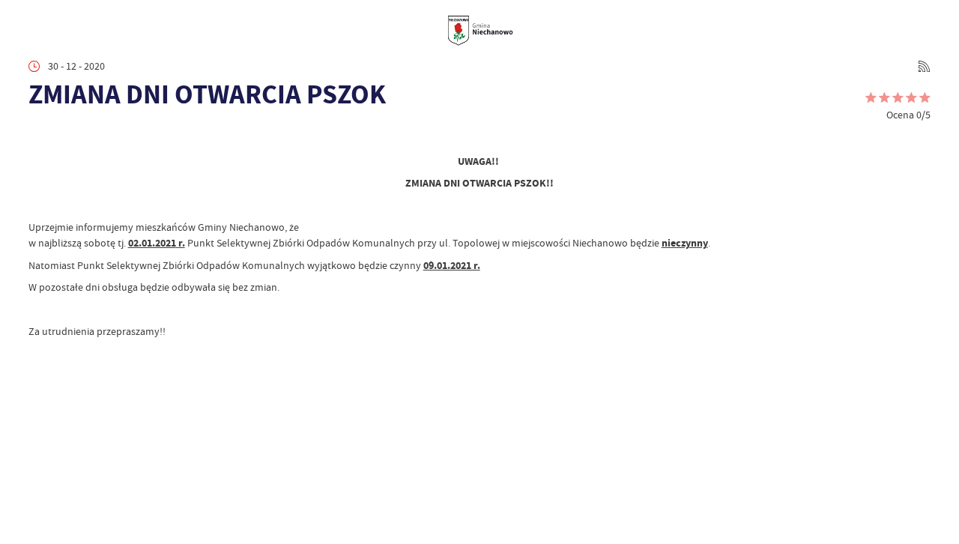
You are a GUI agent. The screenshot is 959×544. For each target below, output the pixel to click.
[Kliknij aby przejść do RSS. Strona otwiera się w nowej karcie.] (924, 66)
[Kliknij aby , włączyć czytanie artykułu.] (38, 134)
